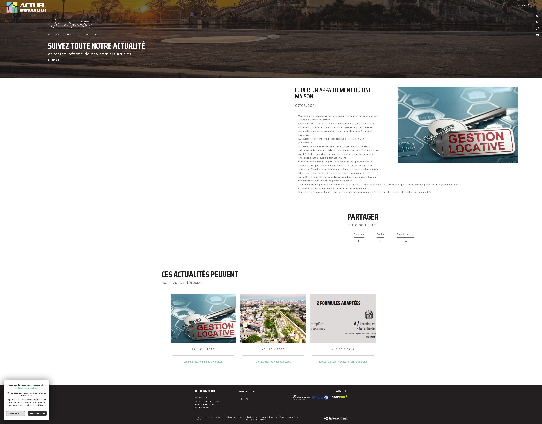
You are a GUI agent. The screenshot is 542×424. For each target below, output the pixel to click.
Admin (291, 417)
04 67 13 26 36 (201, 398)
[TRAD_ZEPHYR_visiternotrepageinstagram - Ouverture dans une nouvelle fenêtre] (247, 399)
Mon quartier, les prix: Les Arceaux (273, 361)
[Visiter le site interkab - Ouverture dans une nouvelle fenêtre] (320, 397)
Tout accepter (37, 413)
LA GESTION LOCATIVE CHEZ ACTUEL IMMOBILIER (343, 361)
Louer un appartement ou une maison (203, 361)
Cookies (261, 420)
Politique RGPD (248, 420)
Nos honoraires (262, 417)
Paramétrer (16, 413)
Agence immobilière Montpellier (63, 35)
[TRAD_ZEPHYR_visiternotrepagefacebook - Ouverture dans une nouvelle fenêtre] (241, 399)
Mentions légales (278, 417)
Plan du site (247, 417)
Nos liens (300, 417)
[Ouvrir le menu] (537, 5)
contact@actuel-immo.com (207, 401)
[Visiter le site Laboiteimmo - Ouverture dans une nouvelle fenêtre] (335, 419)
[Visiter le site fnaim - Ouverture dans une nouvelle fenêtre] (301, 397)
